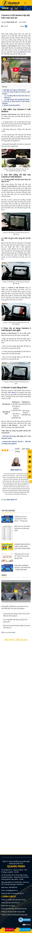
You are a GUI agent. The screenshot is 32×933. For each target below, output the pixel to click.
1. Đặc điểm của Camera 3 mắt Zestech (14, 90)
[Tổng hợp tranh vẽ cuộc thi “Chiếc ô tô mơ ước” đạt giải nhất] (7, 557)
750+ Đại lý (12, 392)
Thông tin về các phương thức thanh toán (14, 915)
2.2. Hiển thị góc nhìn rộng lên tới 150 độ (16, 99)
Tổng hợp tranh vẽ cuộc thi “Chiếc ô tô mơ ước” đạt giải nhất (21, 556)
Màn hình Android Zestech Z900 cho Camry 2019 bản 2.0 (16, 627)
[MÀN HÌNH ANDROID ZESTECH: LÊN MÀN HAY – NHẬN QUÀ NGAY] (7, 568)
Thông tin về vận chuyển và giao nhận (13, 912)
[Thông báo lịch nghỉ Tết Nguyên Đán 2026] (16, 756)
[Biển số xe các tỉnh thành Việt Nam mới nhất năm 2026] (7, 533)
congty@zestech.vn (12, 890)
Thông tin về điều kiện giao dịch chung (13, 900)
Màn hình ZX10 (8, 436)
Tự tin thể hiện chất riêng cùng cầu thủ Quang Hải (15, 621)
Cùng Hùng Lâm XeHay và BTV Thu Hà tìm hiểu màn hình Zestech (16, 615)
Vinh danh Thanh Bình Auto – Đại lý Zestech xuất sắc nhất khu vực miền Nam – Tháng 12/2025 (14, 804)
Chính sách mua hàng (8, 906)
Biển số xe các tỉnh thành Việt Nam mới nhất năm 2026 (22, 528)
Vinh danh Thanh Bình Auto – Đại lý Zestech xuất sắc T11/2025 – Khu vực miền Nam (15, 839)
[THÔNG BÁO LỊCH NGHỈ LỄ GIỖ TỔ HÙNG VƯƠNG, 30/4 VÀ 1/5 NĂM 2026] (16, 721)
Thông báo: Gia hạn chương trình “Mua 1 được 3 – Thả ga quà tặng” (20, 519)
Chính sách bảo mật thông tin (10, 903)
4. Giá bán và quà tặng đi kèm (11, 105)
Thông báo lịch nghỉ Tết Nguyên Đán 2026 (14, 769)
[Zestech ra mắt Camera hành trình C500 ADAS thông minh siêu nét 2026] (16, 651)
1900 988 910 (12, 887)
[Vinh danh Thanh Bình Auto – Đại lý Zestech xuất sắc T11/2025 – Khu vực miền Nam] (16, 825)
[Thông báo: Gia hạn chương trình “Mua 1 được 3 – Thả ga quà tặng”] (7, 519)
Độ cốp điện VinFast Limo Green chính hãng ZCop (15, 699)
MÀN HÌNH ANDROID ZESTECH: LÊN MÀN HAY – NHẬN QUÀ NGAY (22, 568)
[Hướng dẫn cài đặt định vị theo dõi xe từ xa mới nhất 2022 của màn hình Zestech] (16, 591)
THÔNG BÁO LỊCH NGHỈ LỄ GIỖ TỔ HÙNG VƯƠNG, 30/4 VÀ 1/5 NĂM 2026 (15, 734)
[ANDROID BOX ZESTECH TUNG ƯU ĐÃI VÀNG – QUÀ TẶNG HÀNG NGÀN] (7, 547)
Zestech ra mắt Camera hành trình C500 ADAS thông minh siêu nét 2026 (15, 664)
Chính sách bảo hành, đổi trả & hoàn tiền (14, 909)
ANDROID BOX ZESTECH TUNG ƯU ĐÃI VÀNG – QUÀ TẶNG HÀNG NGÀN (22, 546)
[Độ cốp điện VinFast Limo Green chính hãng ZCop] (16, 686)
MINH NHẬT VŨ (11, 22)
